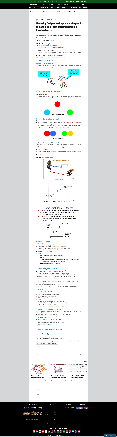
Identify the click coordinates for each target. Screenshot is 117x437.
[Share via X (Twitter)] (39, 351)
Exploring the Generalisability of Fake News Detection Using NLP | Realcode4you (58, 376)
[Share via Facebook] (36, 351)
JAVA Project (38, 11)
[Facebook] (77, 408)
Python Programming (67, 11)
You (36, 5)
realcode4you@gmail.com (63, 4)
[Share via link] (45, 351)
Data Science (47, 346)
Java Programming (46, 11)
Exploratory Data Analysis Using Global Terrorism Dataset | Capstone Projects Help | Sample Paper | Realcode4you (78, 376)
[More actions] (80, 19)
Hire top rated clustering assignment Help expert (47, 343)
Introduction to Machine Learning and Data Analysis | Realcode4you (37, 376)
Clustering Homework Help (60, 341)
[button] (56, 7)
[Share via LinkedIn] (42, 351)
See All (85, 361)
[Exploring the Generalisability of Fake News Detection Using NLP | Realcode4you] (58, 369)
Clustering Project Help (73, 341)
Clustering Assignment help (56, 338)
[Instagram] (83, 408)
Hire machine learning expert (43, 338)
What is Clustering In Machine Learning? (45, 341)
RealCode (31, 5)
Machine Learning (56, 11)
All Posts (31, 11)
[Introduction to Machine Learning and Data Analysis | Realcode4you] (39, 369)
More (75, 11)
